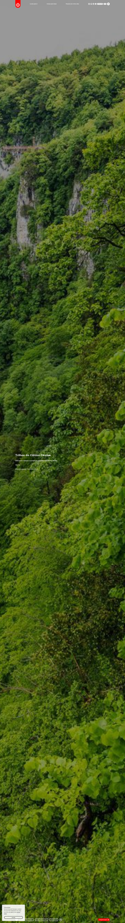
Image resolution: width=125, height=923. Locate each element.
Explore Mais (54, 919)
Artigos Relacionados (41, 919)
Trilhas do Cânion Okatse (26, 919)
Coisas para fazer (52, 4)
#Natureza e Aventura (20, 469)
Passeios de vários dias (72, 4)
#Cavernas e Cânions (32, 469)
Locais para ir (34, 4)
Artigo (18, 465)
